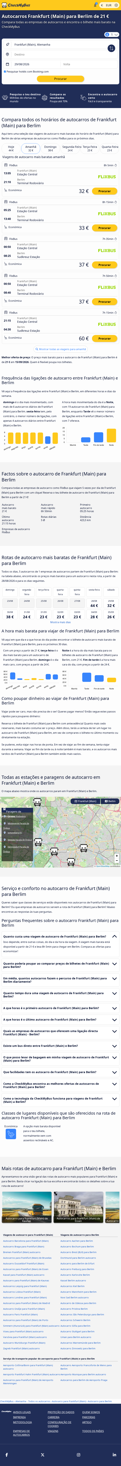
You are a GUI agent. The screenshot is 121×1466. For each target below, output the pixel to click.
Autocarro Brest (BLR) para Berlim (78, 1252)
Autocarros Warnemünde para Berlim (80, 1342)
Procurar (104, 191)
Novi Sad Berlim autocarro (74, 1297)
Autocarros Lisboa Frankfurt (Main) (21, 1291)
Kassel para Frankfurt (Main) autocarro (23, 1274)
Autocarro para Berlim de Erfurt (77, 1263)
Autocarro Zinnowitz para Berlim (77, 1348)
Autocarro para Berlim (100, 1401)
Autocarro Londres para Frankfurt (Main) (25, 1297)
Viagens (53, 1431)
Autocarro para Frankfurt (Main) (69, 1401)
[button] (54, 851)
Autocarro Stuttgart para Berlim (77, 1331)
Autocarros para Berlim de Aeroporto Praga (83, 1380)
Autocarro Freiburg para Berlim (77, 1269)
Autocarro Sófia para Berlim (75, 1325)
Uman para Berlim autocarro (75, 1337)
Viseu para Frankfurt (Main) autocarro (23, 1331)
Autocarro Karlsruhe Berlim (75, 1274)
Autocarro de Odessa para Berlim (78, 1303)
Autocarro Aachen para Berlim (76, 1240)
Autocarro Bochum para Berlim (77, 1246)
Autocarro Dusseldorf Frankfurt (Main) (23, 1263)
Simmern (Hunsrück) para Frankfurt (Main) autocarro (31, 1325)
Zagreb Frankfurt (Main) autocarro (21, 1348)
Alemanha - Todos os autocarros (32, 1401)
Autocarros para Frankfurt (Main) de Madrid (26, 1303)
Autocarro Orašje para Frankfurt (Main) (24, 1308)
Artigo (87, 1422)
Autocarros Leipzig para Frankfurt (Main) (25, 1286)
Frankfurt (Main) (87, 801)
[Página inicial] (46, 5)
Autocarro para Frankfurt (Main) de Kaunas (26, 1280)
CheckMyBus (7, 1401)
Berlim (111, 801)
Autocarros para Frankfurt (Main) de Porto (25, 1320)
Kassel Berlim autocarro (73, 1280)
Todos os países (93, 1431)
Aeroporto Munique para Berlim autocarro (83, 1374)
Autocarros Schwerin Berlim (75, 1320)
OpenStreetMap (103, 866)
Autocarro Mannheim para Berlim (78, 1291)
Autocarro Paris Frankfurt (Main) (20, 1314)
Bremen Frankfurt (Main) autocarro (21, 1252)
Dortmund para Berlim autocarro (78, 1257)
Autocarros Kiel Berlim (72, 1286)
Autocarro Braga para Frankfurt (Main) (23, 1246)
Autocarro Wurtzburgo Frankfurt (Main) (24, 1342)
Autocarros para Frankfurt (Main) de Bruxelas (27, 1257)
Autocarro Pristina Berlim (74, 1308)
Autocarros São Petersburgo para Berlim (82, 1314)
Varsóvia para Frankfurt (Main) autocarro (25, 1337)
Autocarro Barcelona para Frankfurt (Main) (26, 1240)
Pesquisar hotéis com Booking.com (28, 71)
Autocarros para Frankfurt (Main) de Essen (25, 1269)
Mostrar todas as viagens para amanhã (62, 349)
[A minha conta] (95, 4)
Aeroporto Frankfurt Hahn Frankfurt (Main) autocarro (31, 1374)
